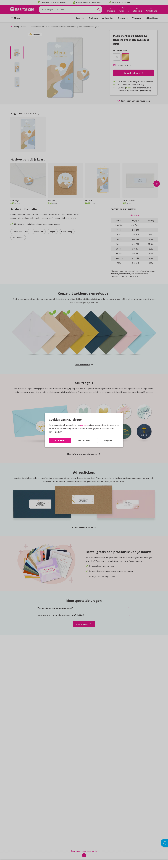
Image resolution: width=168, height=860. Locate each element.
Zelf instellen (84, 440)
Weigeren (108, 440)
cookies (83, 425)
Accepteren (60, 440)
